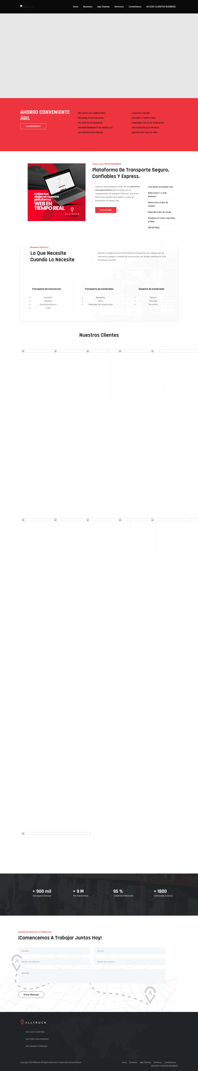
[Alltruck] (27, 6)
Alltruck (37, 1062)
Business (87, 6)
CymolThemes (75, 1062)
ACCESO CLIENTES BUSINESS (161, 6)
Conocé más (106, 210)
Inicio (75, 6)
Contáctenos (135, 6)
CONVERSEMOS (33, 126)
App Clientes (103, 6)
